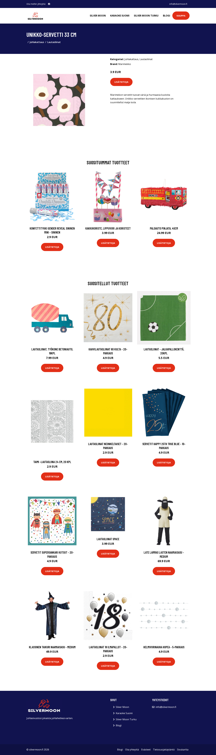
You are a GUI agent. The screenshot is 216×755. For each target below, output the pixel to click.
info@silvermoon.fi (178, 4)
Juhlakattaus (37, 42)
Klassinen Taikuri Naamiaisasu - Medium (52, 647)
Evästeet (146, 749)
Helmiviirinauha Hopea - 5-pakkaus (163, 647)
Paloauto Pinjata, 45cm (164, 228)
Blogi (166, 15)
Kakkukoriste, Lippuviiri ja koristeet (108, 228)
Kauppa (181, 15)
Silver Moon (98, 15)
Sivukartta (182, 749)
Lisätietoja (121, 81)
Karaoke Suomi (119, 15)
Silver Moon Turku (146, 15)
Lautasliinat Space (108, 539)
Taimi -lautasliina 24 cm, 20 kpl (52, 462)
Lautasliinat (54, 42)
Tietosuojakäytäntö (164, 749)
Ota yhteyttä (132, 749)
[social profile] (49, 4)
